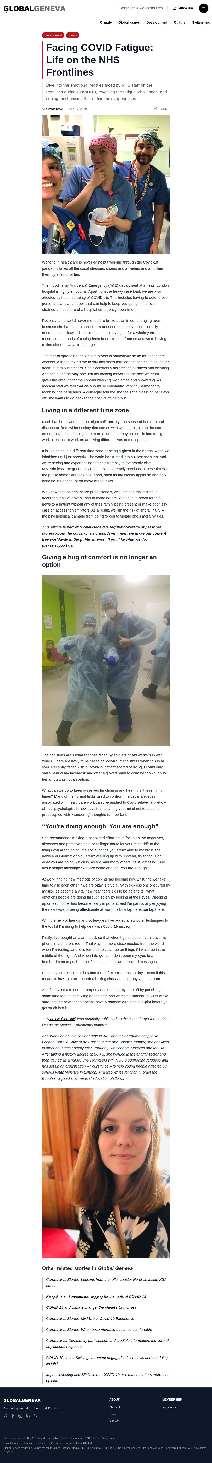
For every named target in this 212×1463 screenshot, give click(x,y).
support (61, 545)
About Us (115, 1407)
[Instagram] (20, 1416)
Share (164, 108)
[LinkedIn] (28, 1416)
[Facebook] (13, 1416)
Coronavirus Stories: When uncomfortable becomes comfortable (99, 1330)
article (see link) (62, 1019)
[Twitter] (5, 1416)
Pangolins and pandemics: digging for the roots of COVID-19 (96, 1296)
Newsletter (169, 1407)
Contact (114, 1420)
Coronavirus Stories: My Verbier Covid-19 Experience (90, 1319)
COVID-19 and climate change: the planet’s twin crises (91, 1307)
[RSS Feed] (35, 1416)
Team (113, 1414)
